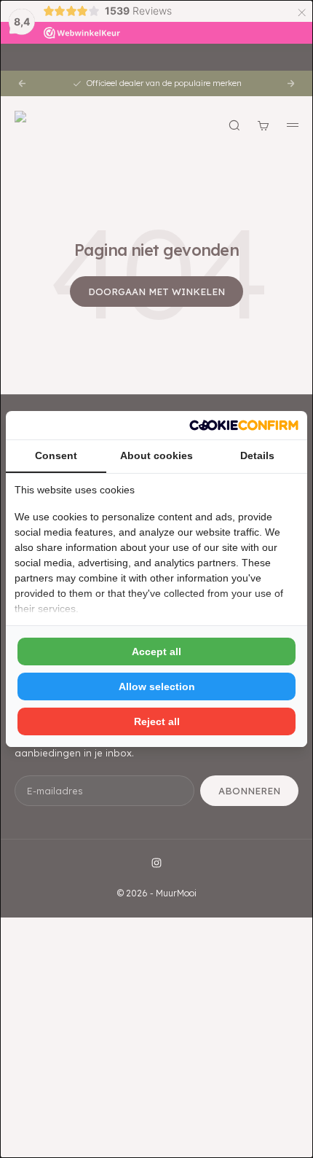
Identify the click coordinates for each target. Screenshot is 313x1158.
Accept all (156, 651)
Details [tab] (257, 455)
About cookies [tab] (156, 455)
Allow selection (157, 686)
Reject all (157, 721)
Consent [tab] (56, 455)
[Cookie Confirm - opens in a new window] (243, 425)
